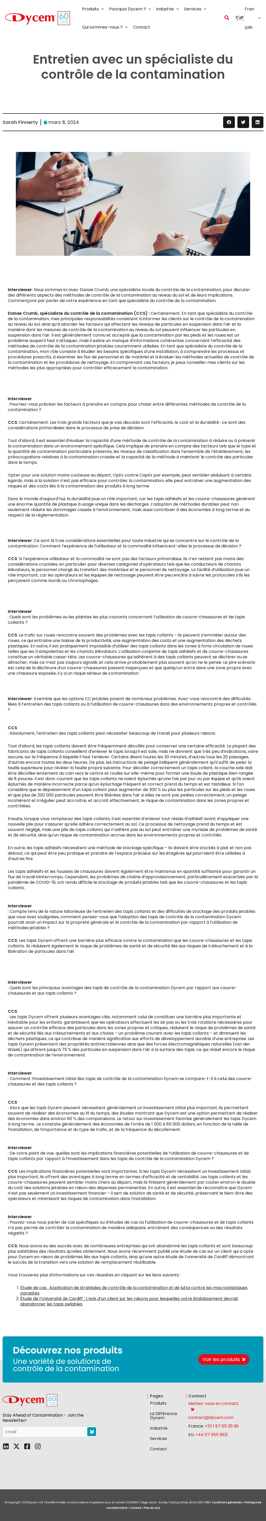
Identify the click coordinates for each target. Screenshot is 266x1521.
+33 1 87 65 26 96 (222, 1426)
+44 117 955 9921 (211, 1435)
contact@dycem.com (211, 1418)
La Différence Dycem (163, 1416)
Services (158, 1439)
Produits (158, 1403)
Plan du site (152, 1508)
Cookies (135, 1508)
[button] (101, 9)
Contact (158, 1449)
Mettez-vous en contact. (213, 1403)
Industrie (159, 1428)
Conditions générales (227, 1502)
